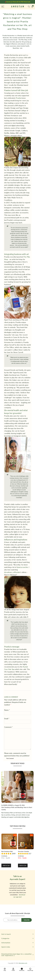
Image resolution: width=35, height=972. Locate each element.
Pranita (18, 98)
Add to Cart (6, 865)
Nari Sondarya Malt (7, 851)
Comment (8, 727)
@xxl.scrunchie (22, 567)
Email (6, 718)
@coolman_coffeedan (12, 572)
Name (7, 710)
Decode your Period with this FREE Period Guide (18, 2)
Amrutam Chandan (23, 851)
